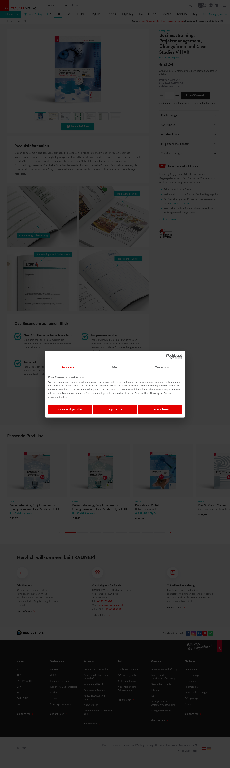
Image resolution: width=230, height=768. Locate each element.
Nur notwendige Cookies (70, 409)
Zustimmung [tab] (68, 366)
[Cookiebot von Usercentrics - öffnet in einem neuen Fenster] (168, 356)
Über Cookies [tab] (162, 366)
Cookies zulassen (160, 409)
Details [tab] (115, 366)
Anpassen (113, 409)
